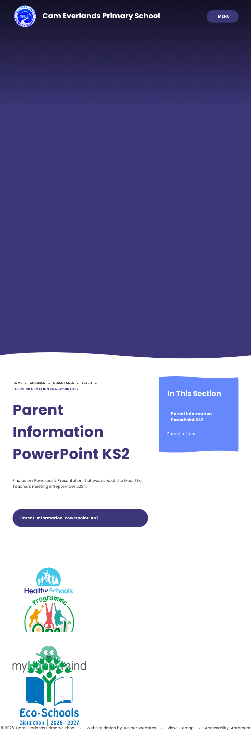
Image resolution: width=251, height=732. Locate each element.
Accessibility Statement (228, 728)
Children (37, 383)
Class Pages (63, 383)
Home (17, 383)
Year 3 (87, 383)
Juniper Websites (139, 728)
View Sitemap (180, 728)
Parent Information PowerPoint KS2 (45, 389)
